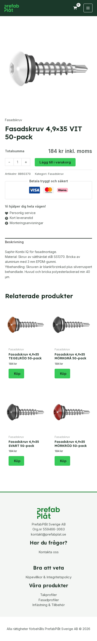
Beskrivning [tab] (14, 242)
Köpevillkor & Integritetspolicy (48, 577)
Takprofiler (48, 595)
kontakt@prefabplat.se (48, 534)
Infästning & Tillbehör (48, 605)
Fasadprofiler (48, 600)
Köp (17, 373)
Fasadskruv (13, 120)
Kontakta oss (49, 552)
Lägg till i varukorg (55, 162)
